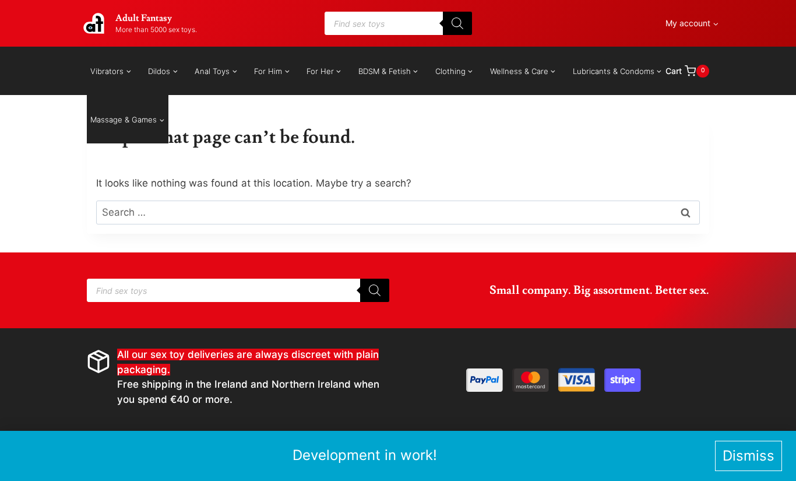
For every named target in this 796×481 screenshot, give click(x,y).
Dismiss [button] (748, 455)
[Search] (457, 23)
